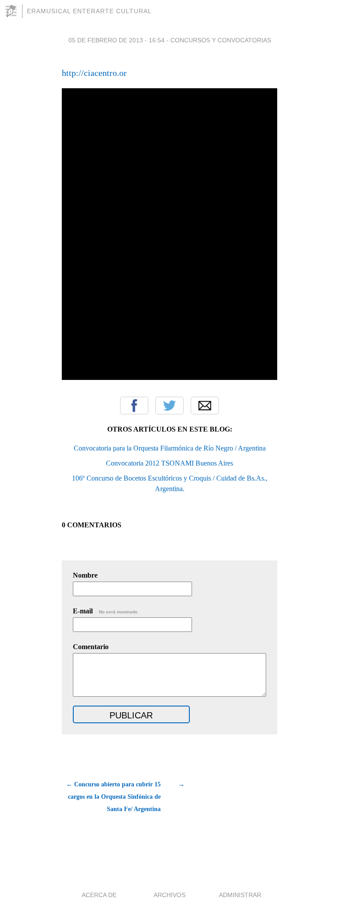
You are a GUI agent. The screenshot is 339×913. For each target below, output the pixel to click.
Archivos (169, 894)
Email (205, 405)
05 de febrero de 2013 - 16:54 (116, 40)
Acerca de (99, 894)
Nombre (85, 575)
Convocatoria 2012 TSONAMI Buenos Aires (169, 463)
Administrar (240, 894)
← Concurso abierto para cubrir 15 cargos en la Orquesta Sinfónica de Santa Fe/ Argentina (113, 796)
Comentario (91, 646)
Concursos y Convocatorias (220, 40)
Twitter (169, 405)
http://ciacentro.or (94, 73)
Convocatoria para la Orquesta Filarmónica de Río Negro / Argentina (170, 448)
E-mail (106, 611)
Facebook (134, 405)
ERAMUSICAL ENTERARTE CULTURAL (89, 11)
